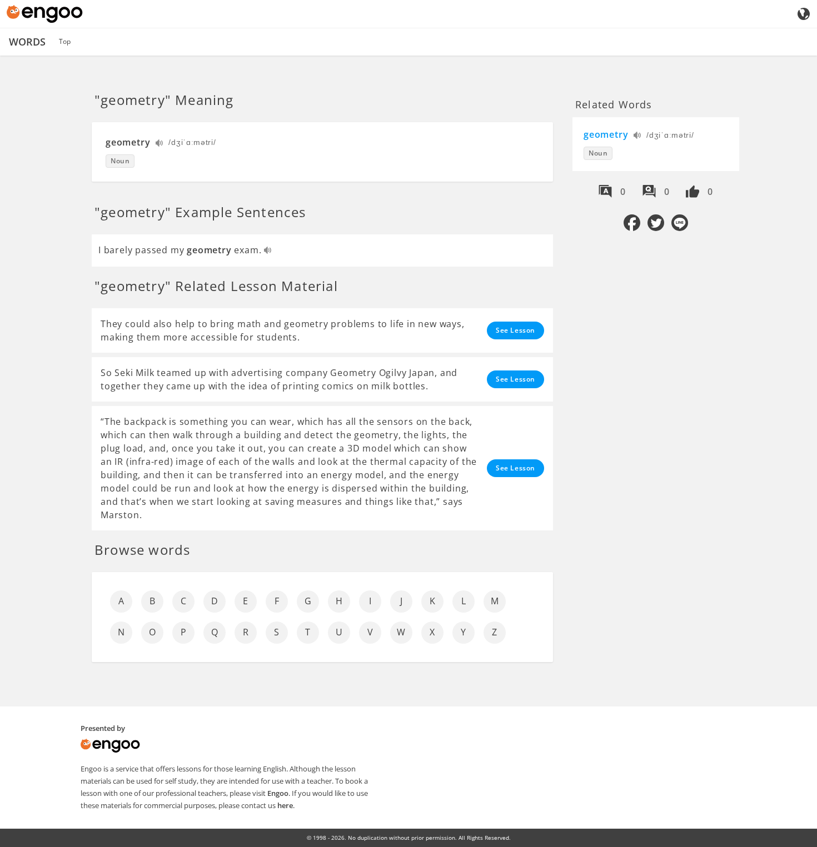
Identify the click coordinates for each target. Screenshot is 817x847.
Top (65, 41)
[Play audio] (160, 144)
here (285, 805)
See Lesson (515, 330)
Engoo (277, 793)
